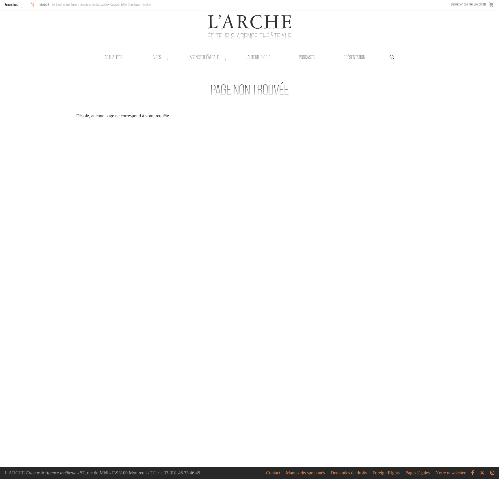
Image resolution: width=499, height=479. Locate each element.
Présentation (354, 57)
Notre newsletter (450, 473)
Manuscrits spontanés (305, 473)
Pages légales (417, 473)
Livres (156, 57)
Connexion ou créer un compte (468, 4)
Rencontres (11, 4)
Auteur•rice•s (259, 57)
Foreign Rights (386, 473)
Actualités (113, 57)
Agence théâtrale (204, 57)
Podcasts (307, 57)
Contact (273, 473)
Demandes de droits (349, 473)
